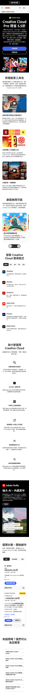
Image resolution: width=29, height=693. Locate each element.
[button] (20, 8)
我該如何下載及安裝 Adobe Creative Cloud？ (13, 687)
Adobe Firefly (10, 303)
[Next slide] (18, 246)
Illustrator (9, 282)
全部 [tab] (23, 264)
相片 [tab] (11, 264)
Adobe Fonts (8, 390)
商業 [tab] (22, 559)
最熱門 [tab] (6, 264)
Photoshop (8, 236)
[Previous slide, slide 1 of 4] (10, 246)
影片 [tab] (19, 264)
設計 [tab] (15, 264)
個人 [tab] (7, 559)
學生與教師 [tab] (14, 559)
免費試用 (14, 52)
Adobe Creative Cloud (7, 12)
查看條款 (18, 40)
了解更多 (6, 504)
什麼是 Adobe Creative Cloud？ (12, 652)
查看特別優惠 (14, 3)
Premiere (9, 314)
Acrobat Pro (10, 292)
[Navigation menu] (2, 7)
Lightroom (6, 237)
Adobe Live (10, 468)
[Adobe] (7, 7)
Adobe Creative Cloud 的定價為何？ (14, 659)
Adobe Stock (8, 408)
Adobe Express (11, 326)
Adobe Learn (8, 466)
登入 (24, 8)
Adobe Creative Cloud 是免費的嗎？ (14, 666)
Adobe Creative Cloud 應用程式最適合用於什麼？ (14, 673)
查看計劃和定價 (10, 583)
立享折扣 (14, 48)
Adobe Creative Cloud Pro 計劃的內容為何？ (14, 680)
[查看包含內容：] (23, 588)
